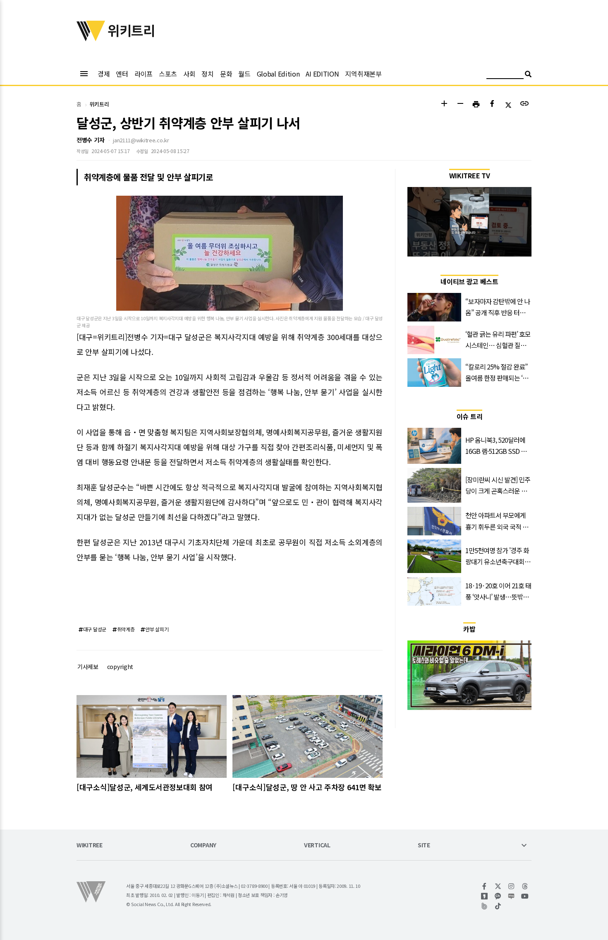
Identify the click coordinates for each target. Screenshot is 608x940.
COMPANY (203, 845)
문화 (226, 74)
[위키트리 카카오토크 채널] (498, 896)
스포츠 (168, 74)
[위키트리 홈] (91, 38)
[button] (444, 104)
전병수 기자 (90, 140)
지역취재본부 (363, 74)
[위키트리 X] (498, 886)
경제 (104, 74)
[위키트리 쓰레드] (525, 886)
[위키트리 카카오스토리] (484, 896)
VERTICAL (317, 845)
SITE (424, 845)
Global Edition (278, 74)
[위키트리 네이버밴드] (484, 906)
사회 (189, 74)
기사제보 (87, 666)
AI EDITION (322, 74)
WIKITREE (90, 845)
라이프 (143, 74)
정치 (207, 74)
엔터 (122, 74)
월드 (244, 74)
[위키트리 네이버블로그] (511, 896)
